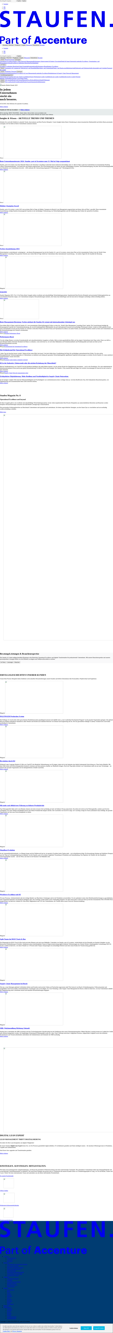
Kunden (20, 82)
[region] (56, 1328)
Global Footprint (23, 66)
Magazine (29, 45)
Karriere (6, 4)
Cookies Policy (6, 1331)
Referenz (37, 80)
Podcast (32, 80)
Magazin (24, 80)
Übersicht (2, 77)
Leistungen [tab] (10, 662)
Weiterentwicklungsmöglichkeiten (9, 1205)
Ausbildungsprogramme (7, 75)
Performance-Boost (41, 66)
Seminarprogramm (5, 73)
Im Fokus (3, 64)
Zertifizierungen (40, 82)
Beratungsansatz (9, 59)
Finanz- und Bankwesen (59, 68)
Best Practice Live (14, 78)
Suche (19, 1)
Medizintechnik (70, 68)
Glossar (20, 80)
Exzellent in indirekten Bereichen (21, 63)
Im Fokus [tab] (3, 662)
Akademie (17, 45)
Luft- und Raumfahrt (31, 68)
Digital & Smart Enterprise (68, 61)
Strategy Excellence (52, 66)
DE (4, 7)
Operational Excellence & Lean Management (22, 73)
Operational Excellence (6, 61)
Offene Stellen (4, 1190)
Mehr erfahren (4, 106)
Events (16, 82)
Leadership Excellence (41, 73)
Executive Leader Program (72, 77)
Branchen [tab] (17, 662)
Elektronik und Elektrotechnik (83, 68)
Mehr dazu (3, 412)
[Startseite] (56, 43)
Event (16, 80)
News (28, 80)
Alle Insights (8, 80)
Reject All (86, 1328)
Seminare (19, 71)
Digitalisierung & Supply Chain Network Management (63, 73)
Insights (24, 45)
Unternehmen (36, 45)
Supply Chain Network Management (23, 61)
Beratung (5, 45)
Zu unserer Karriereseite (6, 1176)
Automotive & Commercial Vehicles (15, 68)
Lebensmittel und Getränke (99, 68)
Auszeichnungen (31, 82)
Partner (25, 82)
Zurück (2, 59)
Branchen (11, 45)
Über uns (7, 82)
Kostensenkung (32, 66)
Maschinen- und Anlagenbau (45, 68)
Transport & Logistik (13, 1275)
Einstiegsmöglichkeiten (6, 1220)
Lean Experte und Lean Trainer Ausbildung (17, 77)
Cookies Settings (74, 1328)
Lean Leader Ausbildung (58, 77)
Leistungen (17, 59)
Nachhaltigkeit (34, 63)
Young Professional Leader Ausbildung (41, 77)
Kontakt (42, 45)
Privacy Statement (17, 1331)
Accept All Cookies (99, 1328)
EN (4, 8)
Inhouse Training (4, 78)
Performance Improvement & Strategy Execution (47, 61)
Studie (41, 80)
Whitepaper (46, 80)
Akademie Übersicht (10, 71)
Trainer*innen (23, 78)
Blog (13, 80)
